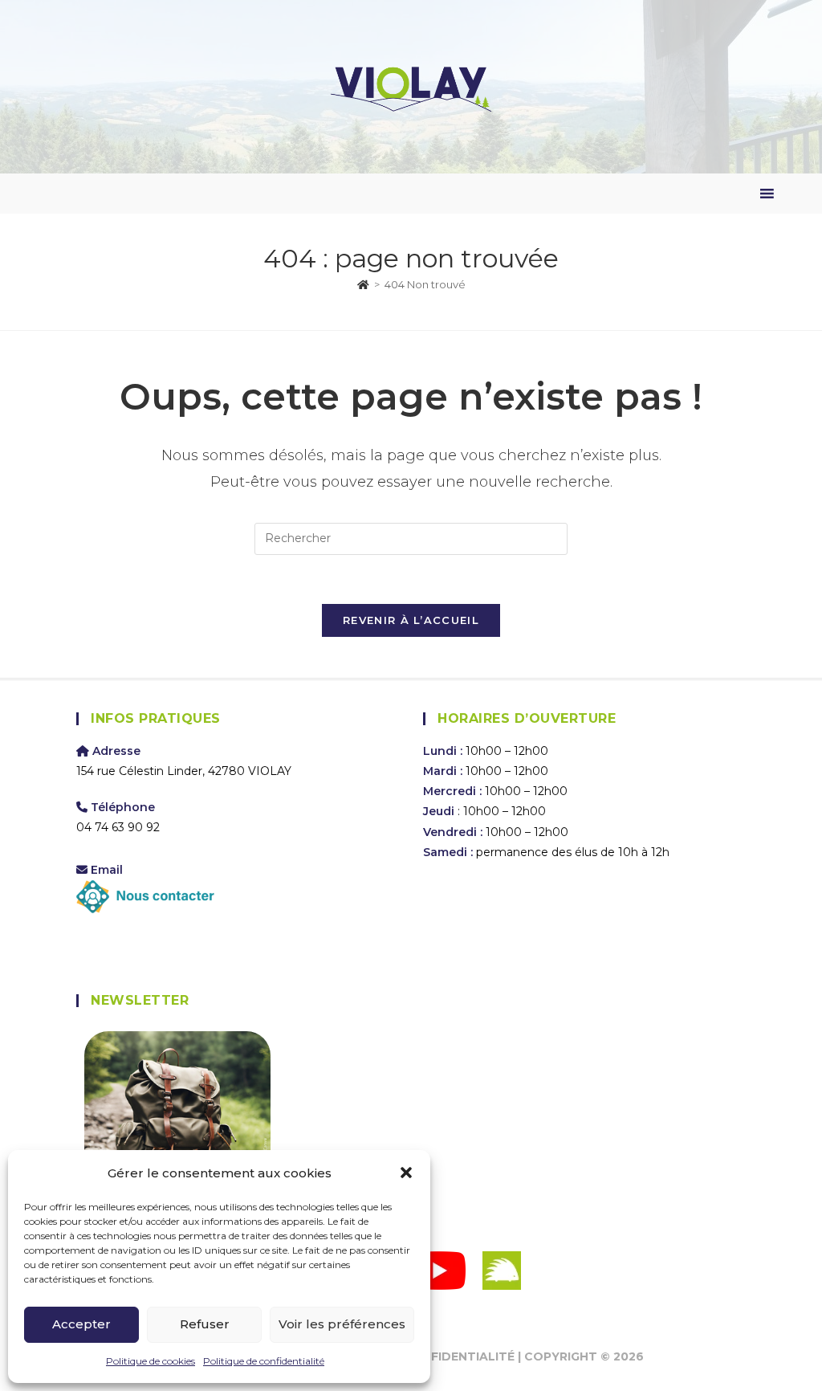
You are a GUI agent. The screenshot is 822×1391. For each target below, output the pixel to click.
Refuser (205, 1324)
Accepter (81, 1324)
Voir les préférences (342, 1324)
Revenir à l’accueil (411, 620)
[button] (406, 1173)
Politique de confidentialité (263, 1361)
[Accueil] (363, 284)
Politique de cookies (150, 1361)
